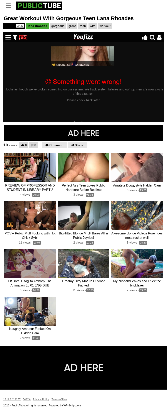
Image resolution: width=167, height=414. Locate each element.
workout (105, 26)
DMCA (27, 399)
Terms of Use (59, 399)
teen (83, 26)
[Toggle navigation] (9, 5)
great (72, 26)
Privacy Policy (41, 399)
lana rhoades (37, 26)
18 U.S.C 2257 (12, 399)
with (92, 26)
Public (14, 26)
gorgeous (57, 26)
